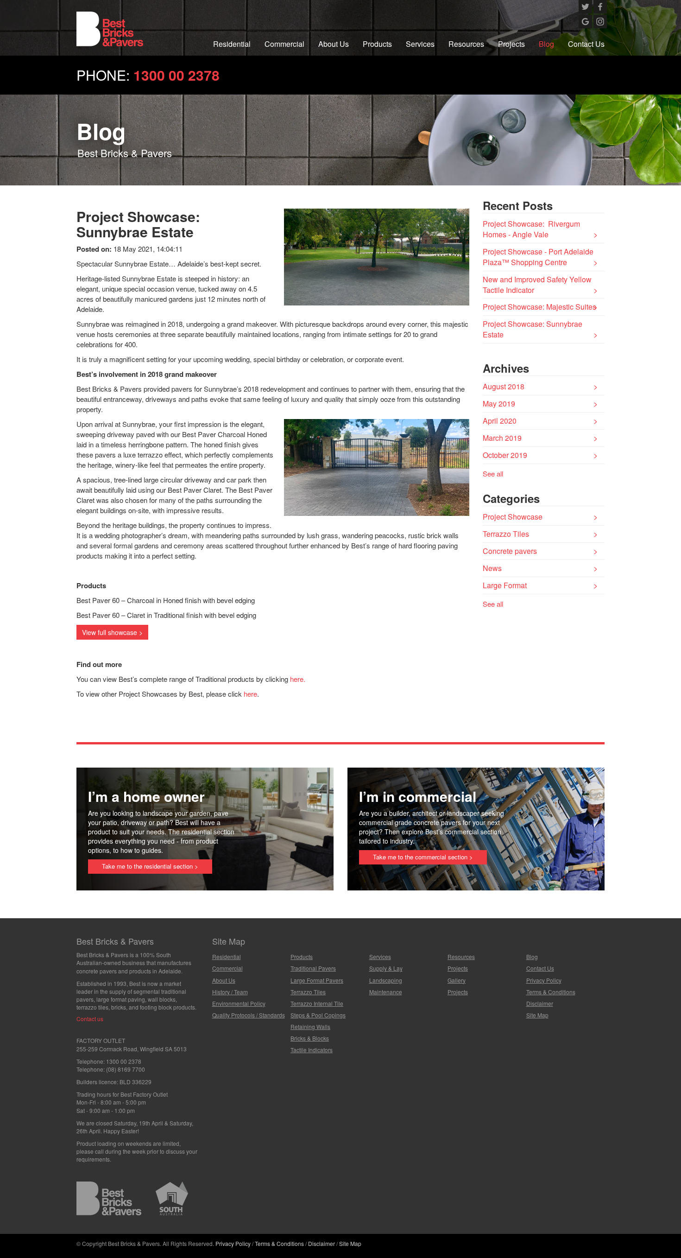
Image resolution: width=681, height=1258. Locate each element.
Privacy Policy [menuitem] (543, 980)
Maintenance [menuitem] (385, 992)
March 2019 (502, 437)
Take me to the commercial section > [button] (423, 856)
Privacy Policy (233, 1243)
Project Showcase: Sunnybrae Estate (532, 329)
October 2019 (505, 455)
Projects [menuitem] (511, 43)
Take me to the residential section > (150, 866)
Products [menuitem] (377, 43)
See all (493, 473)
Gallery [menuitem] (457, 980)
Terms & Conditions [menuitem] (550, 992)
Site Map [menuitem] (537, 1015)
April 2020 (500, 420)
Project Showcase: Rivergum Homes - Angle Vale (531, 229)
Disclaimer (321, 1243)
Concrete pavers (510, 551)
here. (297, 679)
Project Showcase (512, 516)
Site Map (350, 1243)
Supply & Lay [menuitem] (386, 968)
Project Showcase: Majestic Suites (539, 306)
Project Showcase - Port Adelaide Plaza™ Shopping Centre (538, 256)
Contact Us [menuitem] (586, 43)
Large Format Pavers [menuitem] (316, 980)
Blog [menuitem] (546, 43)
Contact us (89, 1019)
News (492, 568)
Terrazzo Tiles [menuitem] (308, 992)
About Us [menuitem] (333, 43)
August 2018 (503, 386)
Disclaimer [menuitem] (539, 1003)
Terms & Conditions (279, 1243)
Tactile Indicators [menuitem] (311, 1050)
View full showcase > (112, 632)
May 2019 (499, 403)
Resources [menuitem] (466, 43)
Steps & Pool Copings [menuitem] (318, 1015)
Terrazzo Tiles (506, 533)
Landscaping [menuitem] (385, 980)
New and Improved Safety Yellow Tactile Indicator (537, 284)
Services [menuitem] (420, 43)
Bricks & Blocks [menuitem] (309, 1038)
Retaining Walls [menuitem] (310, 1026)
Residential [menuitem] (232, 43)
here (250, 694)
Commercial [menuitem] (284, 43)
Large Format (505, 585)
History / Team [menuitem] (230, 992)
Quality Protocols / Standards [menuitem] (248, 1015)
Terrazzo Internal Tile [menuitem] (316, 1003)
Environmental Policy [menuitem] (238, 1003)
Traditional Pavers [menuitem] (313, 968)
